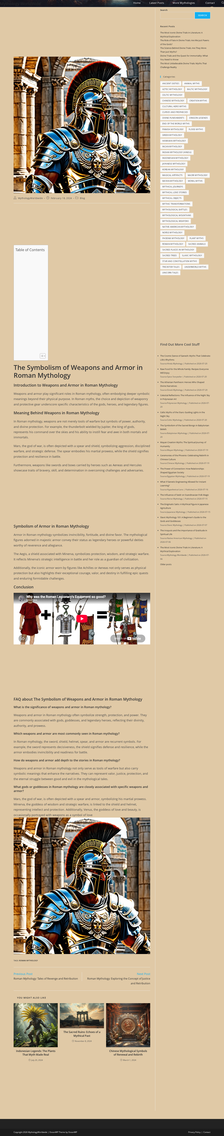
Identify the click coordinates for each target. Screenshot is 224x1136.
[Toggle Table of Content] (41, 356)
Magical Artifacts (172, 175)
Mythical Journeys (172, 186)
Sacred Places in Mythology (178, 249)
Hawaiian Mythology (174, 140)
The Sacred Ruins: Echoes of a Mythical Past (81, 1033)
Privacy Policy (194, 1132)
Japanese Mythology (173, 163)
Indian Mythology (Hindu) (177, 152)
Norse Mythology (172, 232)
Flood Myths (196, 129)
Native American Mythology (178, 226)
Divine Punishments (173, 117)
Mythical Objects (172, 198)
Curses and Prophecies (175, 112)
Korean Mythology (173, 169)
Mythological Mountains (176, 215)
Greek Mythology (172, 135)
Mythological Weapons (175, 221)
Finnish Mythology (173, 129)
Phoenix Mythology (173, 238)
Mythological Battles (174, 209)
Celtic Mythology (172, 95)
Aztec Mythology (172, 89)
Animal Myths (192, 83)
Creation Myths (198, 100)
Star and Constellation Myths (179, 261)
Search (164, 10)
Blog (82, 198)
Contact (206, 1132)
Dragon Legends (198, 117)
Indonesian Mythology (175, 158)
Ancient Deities (170, 83)
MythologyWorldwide (30, 198)
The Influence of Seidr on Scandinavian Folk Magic (184, 494)
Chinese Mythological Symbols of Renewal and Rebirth (128, 1052)
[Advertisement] (82, 32)
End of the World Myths (176, 123)
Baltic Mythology (197, 89)
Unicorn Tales (170, 272)
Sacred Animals (197, 244)
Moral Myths (195, 181)
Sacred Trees (169, 255)
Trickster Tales (170, 267)
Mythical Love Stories (174, 192)
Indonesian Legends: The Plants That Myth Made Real (35, 1052)
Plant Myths (197, 238)
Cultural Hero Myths (174, 106)
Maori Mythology (198, 175)
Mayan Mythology (172, 181)
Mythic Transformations (176, 203)
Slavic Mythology (192, 255)
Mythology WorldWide (20, 3)
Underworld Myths (195, 267)
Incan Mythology (172, 146)
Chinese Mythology (173, 100)
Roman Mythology (28, 960)
